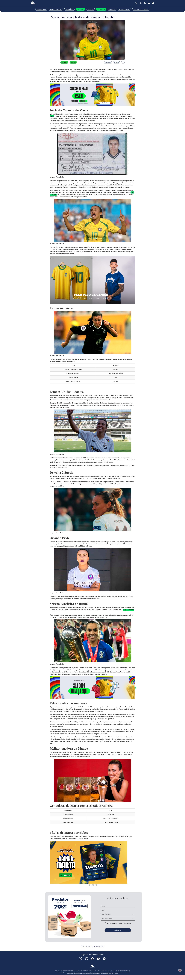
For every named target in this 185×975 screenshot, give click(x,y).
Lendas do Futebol (141, 9)
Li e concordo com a (119, 923)
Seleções (69, 9)
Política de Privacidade (125, 923)
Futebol (81, 9)
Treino (90, 9)
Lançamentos (124, 9)
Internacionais (55, 9)
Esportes (101, 9)
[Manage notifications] (180, 970)
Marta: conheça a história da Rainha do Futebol (83, 17)
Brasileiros (41, 9)
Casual (112, 9)
